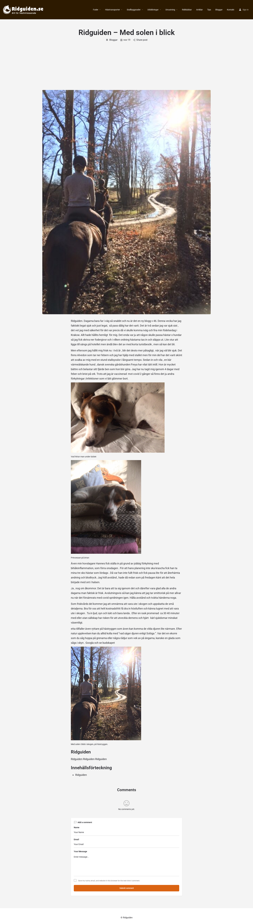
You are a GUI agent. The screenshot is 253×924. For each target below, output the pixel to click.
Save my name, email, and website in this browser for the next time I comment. (109, 881)
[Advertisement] (126, 63)
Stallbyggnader (134, 9)
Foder (95, 9)
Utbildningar (153, 9)
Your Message (80, 851)
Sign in (246, 9)
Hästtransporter (112, 9)
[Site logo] (23, 9)
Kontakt (230, 9)
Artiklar (199, 9)
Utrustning (170, 9)
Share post (141, 39)
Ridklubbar (187, 9)
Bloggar (219, 9)
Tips (209, 9)
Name (76, 827)
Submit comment (126, 888)
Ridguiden (76, 759)
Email (76, 839)
